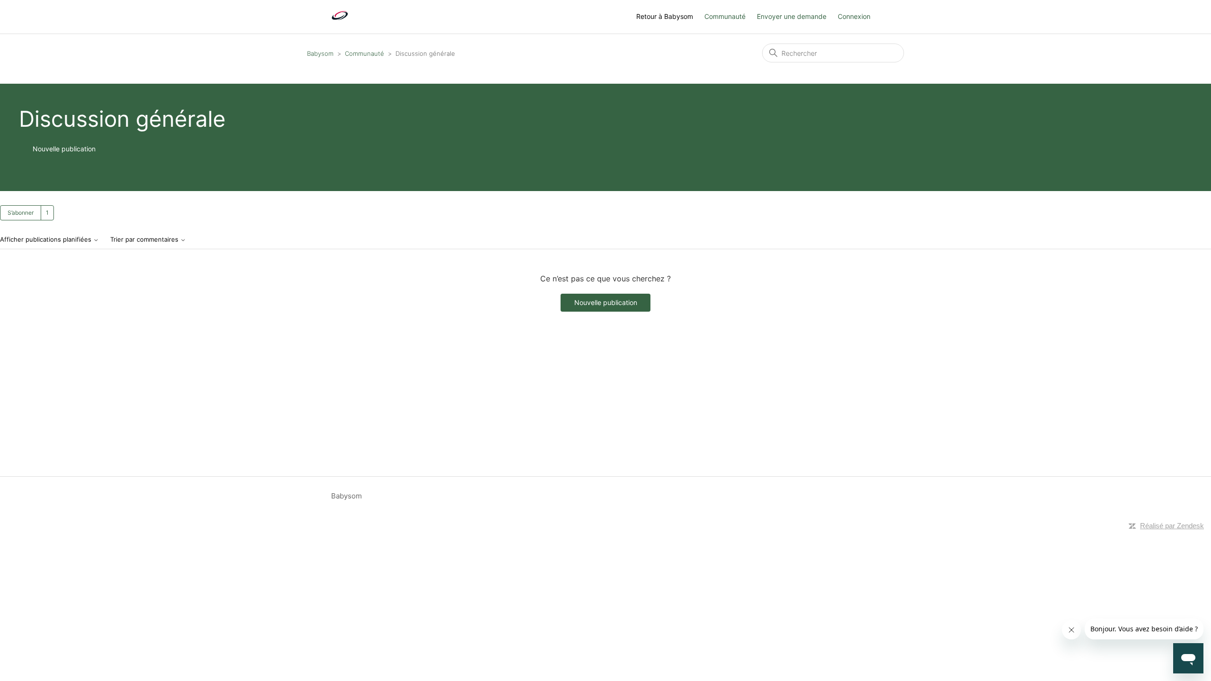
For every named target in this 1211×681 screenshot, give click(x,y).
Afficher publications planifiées (46, 239)
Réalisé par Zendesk (1172, 526)
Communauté (725, 16)
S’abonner (21, 212)
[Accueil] (340, 21)
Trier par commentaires (145, 239)
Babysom (320, 53)
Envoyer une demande (791, 16)
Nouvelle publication (64, 149)
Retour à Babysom (664, 16)
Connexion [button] (854, 16)
